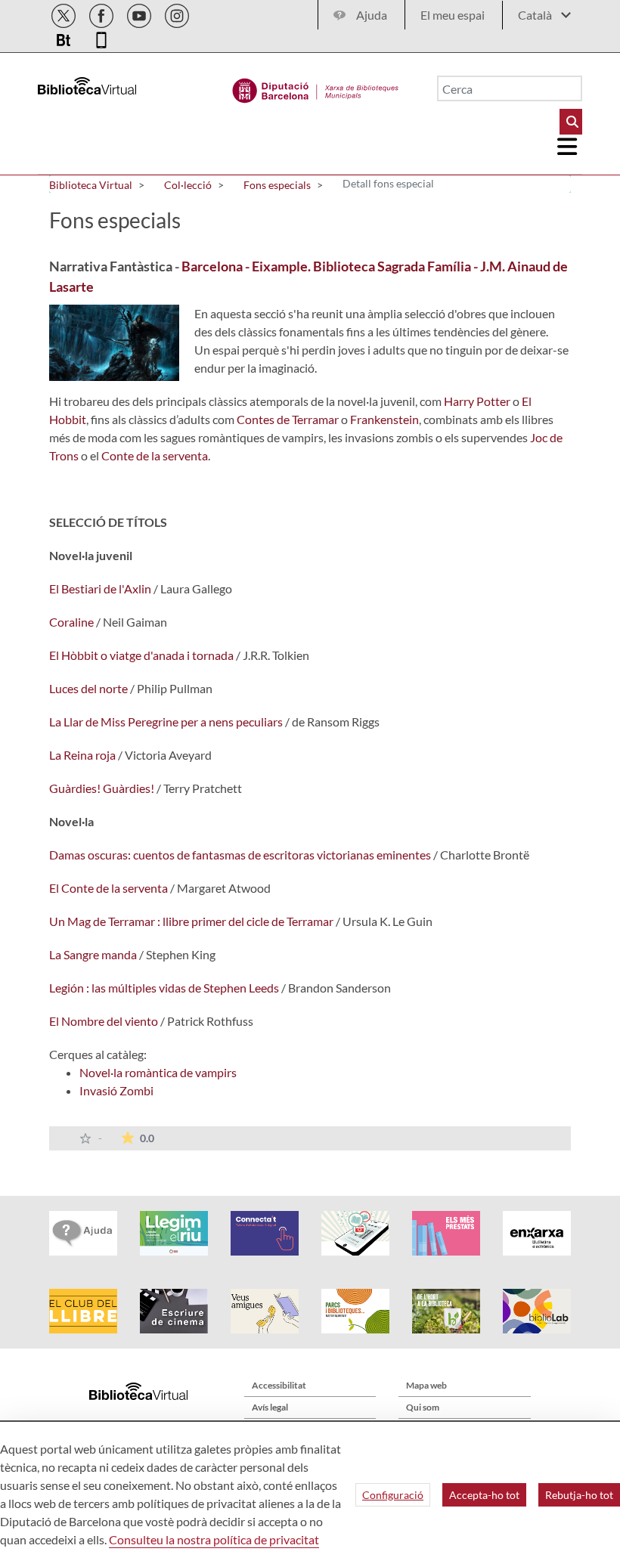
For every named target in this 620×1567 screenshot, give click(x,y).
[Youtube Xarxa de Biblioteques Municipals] (140, 13)
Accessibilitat (279, 1385)
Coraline (71, 622)
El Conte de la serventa (108, 888)
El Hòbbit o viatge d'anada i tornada (141, 655)
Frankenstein (384, 419)
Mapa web (426, 1385)
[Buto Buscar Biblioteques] (571, 122)
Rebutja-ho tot (579, 1494)
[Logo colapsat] (568, 147)
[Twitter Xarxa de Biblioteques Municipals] (64, 13)
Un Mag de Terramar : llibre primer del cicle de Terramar (191, 921)
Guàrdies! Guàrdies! (101, 788)
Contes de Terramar (288, 419)
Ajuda (371, 15)
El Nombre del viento (103, 1021)
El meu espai (452, 15)
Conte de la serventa (154, 455)
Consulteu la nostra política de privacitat (214, 1539)
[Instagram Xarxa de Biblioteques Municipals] (177, 13)
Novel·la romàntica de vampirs (158, 1072)
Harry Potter (477, 401)
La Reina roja (82, 755)
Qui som (422, 1407)
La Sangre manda (93, 954)
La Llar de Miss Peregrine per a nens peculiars (166, 721)
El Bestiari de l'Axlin (100, 588)
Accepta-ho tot (484, 1494)
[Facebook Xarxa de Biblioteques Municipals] (102, 13)
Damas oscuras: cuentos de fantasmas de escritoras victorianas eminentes (240, 854)
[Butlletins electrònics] (64, 37)
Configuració (392, 1494)
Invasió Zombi (116, 1090)
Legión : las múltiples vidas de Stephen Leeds (164, 987)
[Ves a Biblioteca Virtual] (316, 87)
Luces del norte (88, 688)
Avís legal (270, 1407)
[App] (101, 37)
